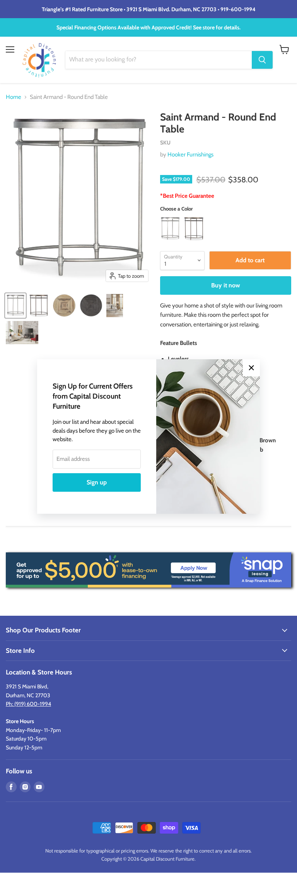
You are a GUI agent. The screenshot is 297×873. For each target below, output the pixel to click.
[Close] (251, 367)
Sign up (97, 482)
